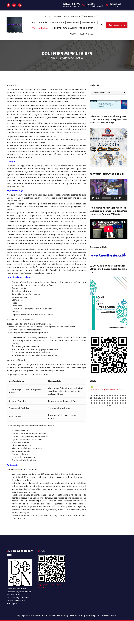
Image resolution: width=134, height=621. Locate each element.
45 (96, 403)
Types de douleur (40, 28)
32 (99, 400)
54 (120, 403)
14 (125, 395)
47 (102, 403)
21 (107, 398)
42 (125, 400)
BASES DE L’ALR (57, 22)
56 (125, 403)
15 (91, 398)
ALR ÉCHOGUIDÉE (39, 22)
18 (99, 398)
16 (94, 398)
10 (115, 395)
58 (110, 405)
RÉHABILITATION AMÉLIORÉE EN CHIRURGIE (73, 28)
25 (117, 398)
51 (112, 403)
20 (104, 398)
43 (91, 403)
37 (112, 400)
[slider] (106, 198)
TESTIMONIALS (86, 34)
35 (107, 400)
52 (115, 403)
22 (110, 398)
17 (96, 398)
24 (115, 398)
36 (110, 400)
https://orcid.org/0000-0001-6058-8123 (107, 389)
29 (91, 400)
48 (104, 403)
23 (112, 398)
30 (94, 400)
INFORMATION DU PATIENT (66, 16)
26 (120, 398)
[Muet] (120, 198)
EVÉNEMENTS (73, 22)
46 (99, 403)
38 (115, 400)
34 (104, 400)
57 (107, 405)
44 (94, 403)
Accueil (48, 16)
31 (96, 400)
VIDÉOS (73, 34)
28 (125, 398)
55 (123, 403)
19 (102, 398)
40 (120, 400)
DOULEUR (88, 16)
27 (123, 398)
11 (117, 395)
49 (107, 403)
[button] (108, 190)
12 (120, 395)
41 (123, 400)
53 (117, 403)
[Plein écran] (124, 198)
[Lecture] (93, 198)
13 (123, 395)
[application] (108, 190)
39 (117, 400)
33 (102, 400)
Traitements (87, 22)
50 (110, 403)
